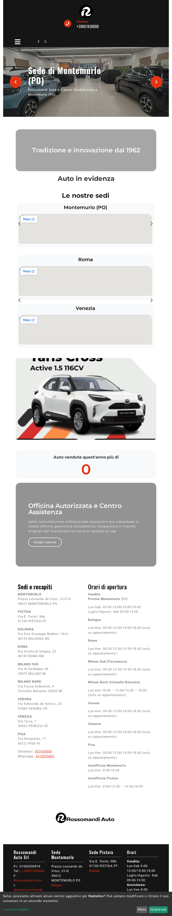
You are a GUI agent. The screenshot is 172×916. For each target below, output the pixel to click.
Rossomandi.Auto (28, 880)
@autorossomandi (28, 890)
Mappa (56, 885)
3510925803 (44, 756)
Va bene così (158, 909)
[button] (15, 82)
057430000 (43, 751)
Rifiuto (142, 909)
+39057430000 (33, 871)
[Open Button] (18, 41)
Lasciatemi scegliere (16, 909)
